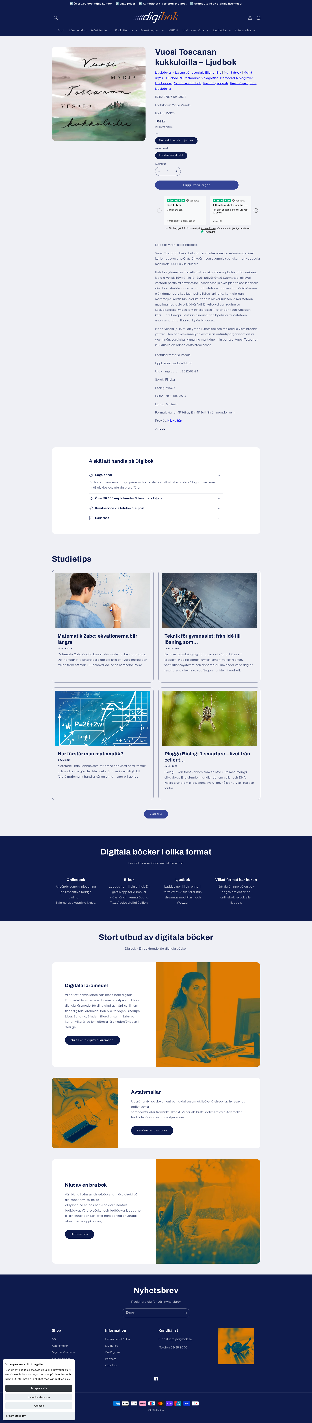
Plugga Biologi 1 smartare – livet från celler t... (207, 757)
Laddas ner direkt (171, 155)
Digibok (160, 1410)
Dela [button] (162, 428)
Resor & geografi (215, 83)
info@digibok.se (180, 1339)
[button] (56, 18)
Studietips (111, 1345)
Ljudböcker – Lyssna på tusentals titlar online (188, 72)
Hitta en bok (79, 1234)
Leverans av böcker (117, 1339)
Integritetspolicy (15, 1416)
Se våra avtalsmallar (152, 1130)
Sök (54, 1339)
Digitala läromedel (64, 1352)
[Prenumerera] (186, 1313)
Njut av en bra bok (187, 83)
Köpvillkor (111, 1365)
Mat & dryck (232, 72)
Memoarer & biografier (201, 78)
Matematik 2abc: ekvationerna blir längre (97, 639)
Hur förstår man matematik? (90, 753)
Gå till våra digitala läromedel (92, 1040)
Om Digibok (112, 1352)
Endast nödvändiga (39, 1397)
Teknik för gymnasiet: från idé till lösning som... (202, 639)
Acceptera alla (39, 1388)
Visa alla (156, 814)
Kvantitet (160, 164)
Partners (110, 1359)
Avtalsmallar (60, 1345)
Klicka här (174, 420)
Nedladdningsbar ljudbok (176, 140)
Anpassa (39, 1405)
